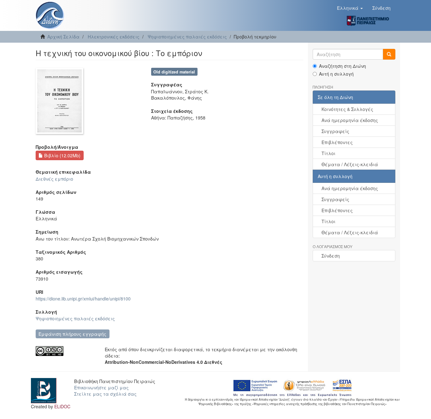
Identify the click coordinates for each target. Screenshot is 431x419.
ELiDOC (62, 406)
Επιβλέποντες (337, 142)
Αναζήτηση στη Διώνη (342, 66)
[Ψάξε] (389, 54)
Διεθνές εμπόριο (54, 179)
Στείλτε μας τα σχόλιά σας (105, 394)
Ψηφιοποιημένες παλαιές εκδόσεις (187, 36)
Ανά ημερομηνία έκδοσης (350, 120)
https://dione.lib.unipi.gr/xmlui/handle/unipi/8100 (83, 298)
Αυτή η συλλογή (336, 74)
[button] (350, 8)
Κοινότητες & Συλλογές (347, 109)
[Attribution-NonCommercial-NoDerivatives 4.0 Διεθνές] (65, 351)
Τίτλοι (328, 153)
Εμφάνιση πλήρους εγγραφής (72, 334)
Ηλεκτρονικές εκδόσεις (113, 36)
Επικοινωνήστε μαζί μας (101, 387)
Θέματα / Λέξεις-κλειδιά (350, 164)
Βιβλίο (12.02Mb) (61, 155)
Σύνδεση (331, 256)
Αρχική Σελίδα (63, 36)
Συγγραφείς (335, 131)
